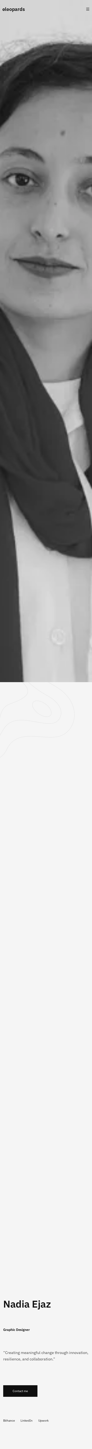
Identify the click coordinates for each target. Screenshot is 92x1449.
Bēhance (9, 1420)
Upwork (43, 1420)
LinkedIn (27, 1420)
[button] (20, 1391)
